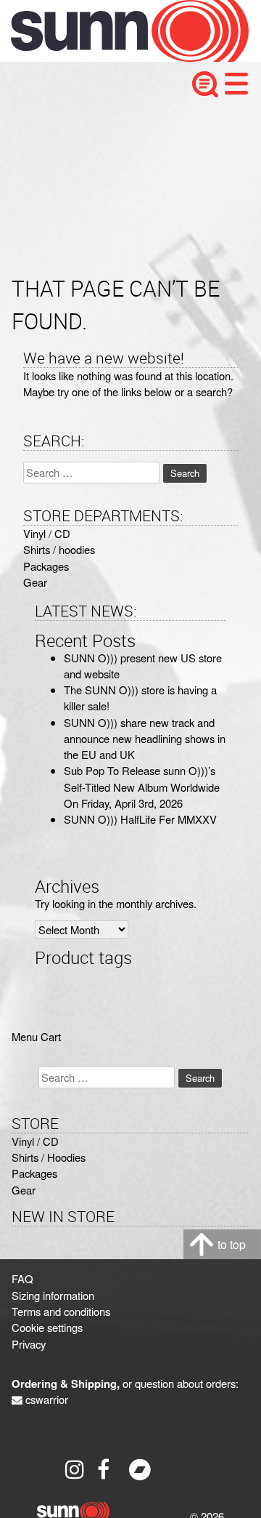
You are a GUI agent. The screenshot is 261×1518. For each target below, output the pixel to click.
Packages (46, 566)
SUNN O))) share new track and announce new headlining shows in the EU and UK (144, 739)
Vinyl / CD (46, 533)
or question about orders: (125, 1383)
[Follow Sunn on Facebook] (108, 1469)
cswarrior (46, 1399)
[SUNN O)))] (119, 57)
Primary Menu (236, 84)
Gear (35, 582)
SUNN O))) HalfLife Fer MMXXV (140, 819)
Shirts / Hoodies (49, 1157)
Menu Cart (36, 1036)
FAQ (22, 1278)
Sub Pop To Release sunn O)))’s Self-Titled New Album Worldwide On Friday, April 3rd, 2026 (142, 787)
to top (232, 1244)
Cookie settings (47, 1327)
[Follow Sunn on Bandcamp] (140, 1469)
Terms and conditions (61, 1311)
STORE (35, 1123)
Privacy (29, 1344)
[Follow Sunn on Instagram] (76, 1469)
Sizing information (53, 1295)
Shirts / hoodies (59, 549)
